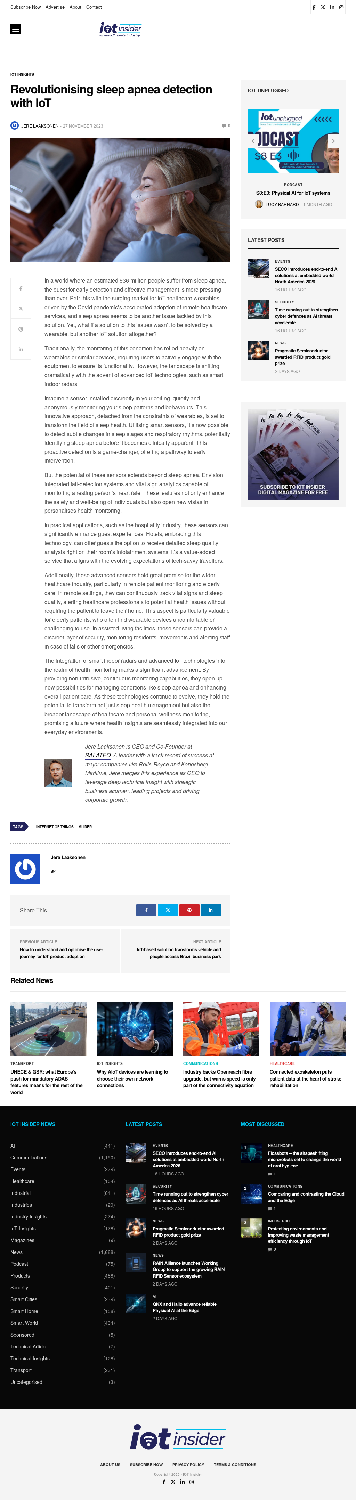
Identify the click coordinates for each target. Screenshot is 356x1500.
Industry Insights (28, 1216)
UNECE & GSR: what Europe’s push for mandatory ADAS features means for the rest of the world (46, 1082)
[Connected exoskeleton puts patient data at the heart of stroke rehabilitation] (308, 1029)
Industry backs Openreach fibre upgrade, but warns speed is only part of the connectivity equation (219, 1078)
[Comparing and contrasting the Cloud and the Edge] (251, 1193)
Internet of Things (55, 826)
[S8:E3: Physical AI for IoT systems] (293, 141)
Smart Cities (23, 1299)
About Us (110, 1464)
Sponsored (22, 1334)
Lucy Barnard (282, 204)
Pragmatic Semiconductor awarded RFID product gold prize (303, 356)
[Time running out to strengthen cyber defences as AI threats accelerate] (258, 309)
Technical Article (28, 1346)
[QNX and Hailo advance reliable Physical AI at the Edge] (136, 1303)
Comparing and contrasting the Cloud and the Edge (306, 1196)
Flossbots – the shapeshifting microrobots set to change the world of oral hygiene (304, 1159)
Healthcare (282, 1063)
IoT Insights (22, 74)
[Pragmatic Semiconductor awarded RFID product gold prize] (258, 350)
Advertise (55, 6)
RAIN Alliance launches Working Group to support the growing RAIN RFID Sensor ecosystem (189, 1269)
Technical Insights (30, 1358)
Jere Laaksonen (40, 126)
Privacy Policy (188, 1464)
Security (284, 302)
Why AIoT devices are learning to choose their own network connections (132, 1078)
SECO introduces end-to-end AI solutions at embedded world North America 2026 (307, 275)
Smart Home (24, 1311)
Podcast (293, 184)
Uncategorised (26, 1381)
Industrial (20, 1192)
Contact (94, 6)
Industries (21, 1204)
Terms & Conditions (235, 1464)
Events (283, 261)
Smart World (24, 1322)
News (280, 343)
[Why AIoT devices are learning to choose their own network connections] (135, 1029)
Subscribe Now (25, 6)
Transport (22, 1063)
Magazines (22, 1240)
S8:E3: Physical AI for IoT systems (293, 192)
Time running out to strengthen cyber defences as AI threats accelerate (306, 315)
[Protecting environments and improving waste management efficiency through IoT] (251, 1228)
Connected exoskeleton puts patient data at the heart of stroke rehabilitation (305, 1078)
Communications (200, 1063)
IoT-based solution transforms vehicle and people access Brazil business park (179, 953)
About (75, 6)
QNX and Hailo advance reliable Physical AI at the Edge (184, 1307)
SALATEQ (98, 755)
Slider (85, 826)
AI (12, 1145)
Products (20, 1275)
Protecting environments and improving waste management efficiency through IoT (298, 1234)
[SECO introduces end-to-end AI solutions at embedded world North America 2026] (258, 268)
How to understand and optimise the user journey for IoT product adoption (61, 953)
